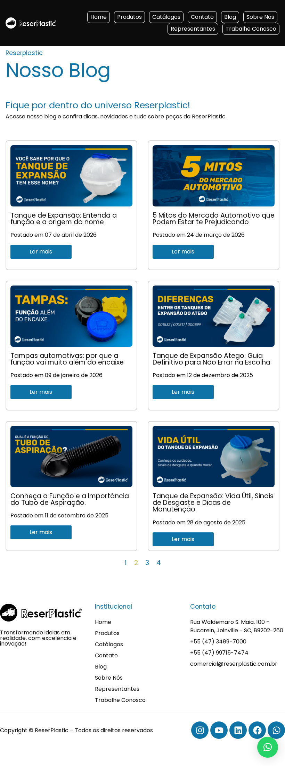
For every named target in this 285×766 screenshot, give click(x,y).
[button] (267, 747)
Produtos (129, 17)
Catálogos (166, 17)
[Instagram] (200, 730)
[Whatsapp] (276, 730)
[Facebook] (257, 730)
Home (98, 17)
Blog (230, 17)
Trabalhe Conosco (251, 29)
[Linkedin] (238, 730)
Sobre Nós (260, 17)
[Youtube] (219, 730)
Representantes (193, 29)
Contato (202, 17)
